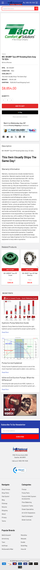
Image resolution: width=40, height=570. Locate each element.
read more (5, 332)
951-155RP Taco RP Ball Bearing (29, 274)
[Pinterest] (24, 137)
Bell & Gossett (6, 535)
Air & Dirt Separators (28, 513)
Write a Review (7, 62)
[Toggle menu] (2, 2)
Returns (4, 507)
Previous (2, 267)
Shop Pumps (6, 489)
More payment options (20, 117)
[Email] (7, 137)
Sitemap (4, 503)
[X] (16, 137)
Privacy (4, 517)
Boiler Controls (26, 520)
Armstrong (5, 538)
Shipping (4, 510)
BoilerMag (24, 545)
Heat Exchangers (27, 516)
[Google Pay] (20, 112)
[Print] (11, 137)
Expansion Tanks (27, 506)
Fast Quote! (5, 496)
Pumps (24, 489)
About (4, 514)
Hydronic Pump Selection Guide (15, 323)
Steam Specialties (28, 509)
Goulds (23, 542)
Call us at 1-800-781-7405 (20, 461)
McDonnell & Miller (7, 549)
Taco (3, 542)
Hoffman (5, 545)
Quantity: (6, 96)
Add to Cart (10, 269)
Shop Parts (5, 493)
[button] (20, 405)
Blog (3, 500)
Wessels (23, 538)
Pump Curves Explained (12, 363)
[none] (20, 32)
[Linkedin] (20, 137)
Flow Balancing (27, 502)
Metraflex (24, 535)
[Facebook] (3, 137)
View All (23, 549)
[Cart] (37, 2)
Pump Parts (26, 493)
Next (37, 267)
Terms (4, 521)
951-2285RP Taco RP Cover (10, 274)
